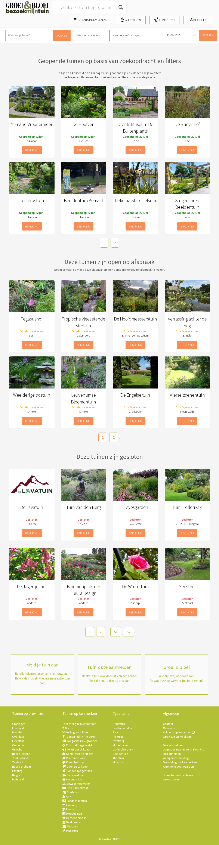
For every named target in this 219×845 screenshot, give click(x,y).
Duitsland (18, 779)
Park (68, 796)
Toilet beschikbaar (78, 749)
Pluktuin (70, 809)
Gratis (68, 728)
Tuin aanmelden (173, 745)
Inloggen (200, 20)
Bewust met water (78, 784)
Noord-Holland (21, 754)
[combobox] (92, 35)
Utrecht (17, 749)
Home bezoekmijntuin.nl (178, 775)
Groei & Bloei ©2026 (109, 839)
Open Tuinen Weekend (177, 737)
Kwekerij (71, 805)
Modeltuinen (73, 813)
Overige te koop (77, 766)
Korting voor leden (77, 732)
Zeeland (17, 762)
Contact (168, 724)
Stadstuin (72, 792)
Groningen (18, 724)
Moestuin (71, 831)
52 (128, 631)
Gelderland (19, 745)
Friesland (18, 728)
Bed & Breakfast (77, 788)
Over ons (169, 728)
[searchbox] (91, 35)
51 (116, 631)
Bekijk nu (31, 150)
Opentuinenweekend (92, 20)
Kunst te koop (74, 762)
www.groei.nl (171, 779)
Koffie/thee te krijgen (79, 754)
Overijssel (18, 737)
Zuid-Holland (20, 758)
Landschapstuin (76, 801)
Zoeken (61, 35)
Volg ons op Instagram (177, 732)
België (16, 775)
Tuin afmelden (172, 754)
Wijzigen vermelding (176, 758)
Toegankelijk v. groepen (82, 741)
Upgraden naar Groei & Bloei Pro (183, 749)
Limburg (17, 771)
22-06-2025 (173, 35)
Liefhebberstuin (75, 818)
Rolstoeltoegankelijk (79, 745)
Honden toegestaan (79, 771)
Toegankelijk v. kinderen (80, 737)
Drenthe (17, 732)
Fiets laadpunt (75, 775)
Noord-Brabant (21, 766)
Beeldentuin (73, 822)
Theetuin (72, 826)
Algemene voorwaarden (178, 766)
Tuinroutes (166, 20)
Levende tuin (74, 779)
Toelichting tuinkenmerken (79, 724)
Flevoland (18, 741)
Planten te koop (75, 758)
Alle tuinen (133, 20)
